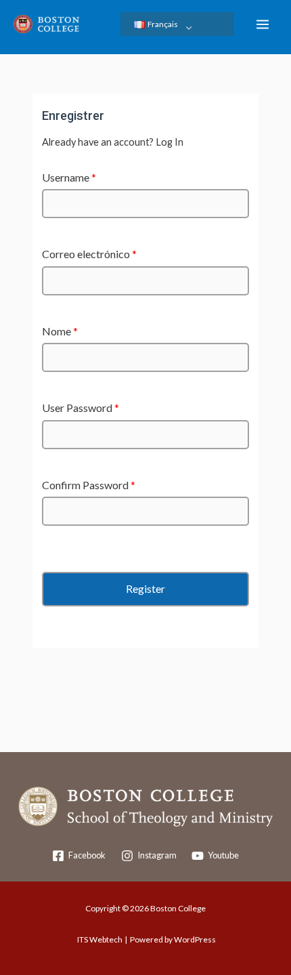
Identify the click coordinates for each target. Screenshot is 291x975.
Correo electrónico (89, 253)
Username (69, 177)
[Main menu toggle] (262, 24)
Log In (169, 142)
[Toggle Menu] (189, 27)
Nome (60, 331)
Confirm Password (88, 484)
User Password (80, 407)
